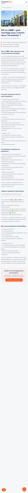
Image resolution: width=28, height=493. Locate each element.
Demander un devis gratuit (14, 280)
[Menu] (26, 2)
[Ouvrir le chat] (24, 489)
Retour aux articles (7, 7)
